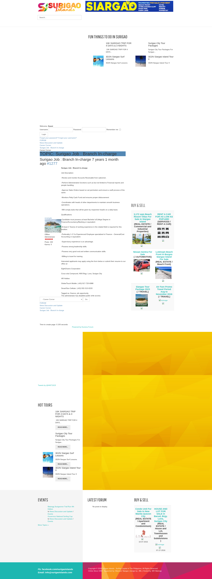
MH (153, 571)
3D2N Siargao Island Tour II (160, 57)
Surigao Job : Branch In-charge (52, 148)
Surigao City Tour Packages (156, 44)
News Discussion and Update (51, 143)
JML (140, 571)
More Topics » (43, 525)
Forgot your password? (49, 138)
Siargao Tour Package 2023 (142, 288)
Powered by (76, 327)
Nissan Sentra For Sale (142, 253)
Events (50, 514)
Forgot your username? (67, 138)
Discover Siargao (122, 571)
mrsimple (48, 218)
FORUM (43, 140)
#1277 (52, 163)
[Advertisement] (130, 19)
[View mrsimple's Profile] (54, 226)
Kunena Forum (87, 327)
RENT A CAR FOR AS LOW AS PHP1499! (164, 216)
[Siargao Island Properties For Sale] (130, 6)
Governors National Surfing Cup (60, 516)
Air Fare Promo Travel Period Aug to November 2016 (164, 290)
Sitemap (158, 571)
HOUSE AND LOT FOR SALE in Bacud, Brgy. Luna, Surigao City (160, 515)
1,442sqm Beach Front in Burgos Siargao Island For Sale (164, 256)
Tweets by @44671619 (47, 385)
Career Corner (45, 145)
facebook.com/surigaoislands (57, 569)
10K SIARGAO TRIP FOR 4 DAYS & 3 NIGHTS (118, 44)
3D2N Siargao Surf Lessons (115, 57)
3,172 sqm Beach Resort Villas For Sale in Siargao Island (143, 218)
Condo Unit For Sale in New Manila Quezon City (143, 512)
